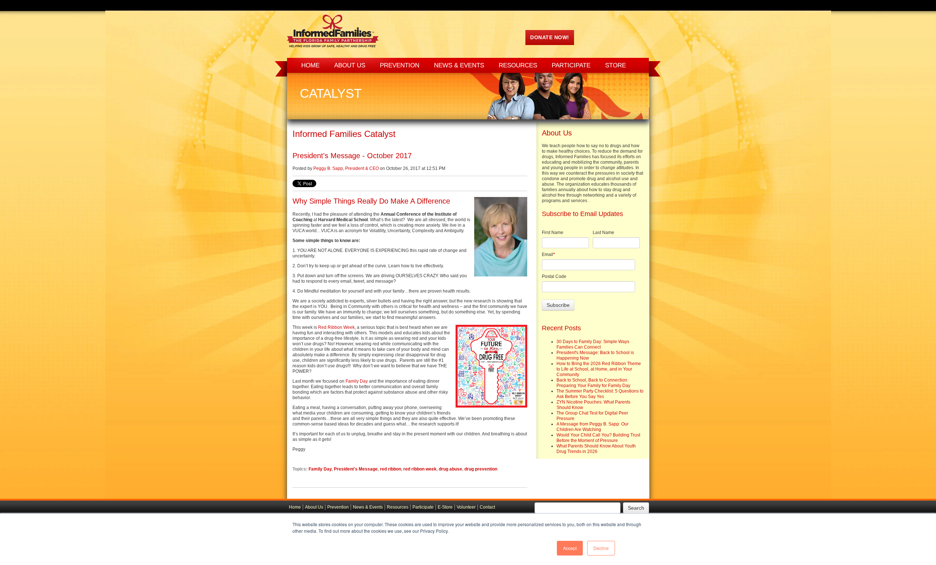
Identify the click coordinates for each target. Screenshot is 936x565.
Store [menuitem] (615, 65)
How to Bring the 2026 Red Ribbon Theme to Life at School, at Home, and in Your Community (598, 369)
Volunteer (466, 507)
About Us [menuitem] (349, 65)
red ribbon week (420, 469)
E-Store (445, 507)
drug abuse (450, 469)
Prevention (338, 507)
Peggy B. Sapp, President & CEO (346, 168)
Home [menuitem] (310, 65)
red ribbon (390, 469)
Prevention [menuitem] (399, 65)
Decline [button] (601, 548)
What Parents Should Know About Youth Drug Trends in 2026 (596, 448)
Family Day (357, 381)
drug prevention (480, 469)
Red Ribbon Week (336, 327)
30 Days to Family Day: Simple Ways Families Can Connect (592, 344)
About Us (314, 507)
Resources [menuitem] (518, 65)
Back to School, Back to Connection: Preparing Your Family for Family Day (593, 383)
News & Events (368, 507)
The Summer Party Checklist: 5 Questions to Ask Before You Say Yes (600, 394)
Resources (397, 507)
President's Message (356, 469)
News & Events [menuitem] (459, 65)
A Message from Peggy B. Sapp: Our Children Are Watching (592, 426)
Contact (487, 507)
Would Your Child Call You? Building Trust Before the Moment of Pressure (598, 437)
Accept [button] (570, 548)
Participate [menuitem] (571, 65)
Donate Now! (549, 37)
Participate (423, 507)
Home (295, 507)
